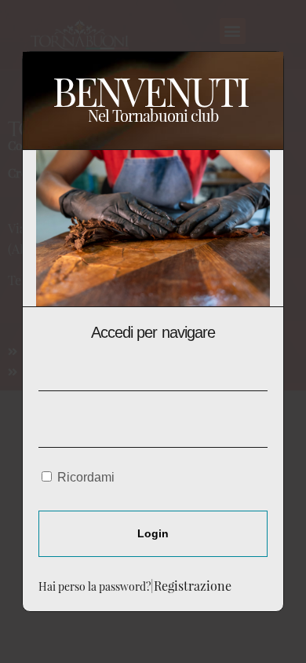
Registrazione (192, 585)
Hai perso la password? (94, 586)
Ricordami (84, 477)
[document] (153, 331)
